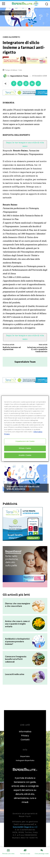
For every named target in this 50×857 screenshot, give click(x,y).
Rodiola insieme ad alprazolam (12, 348)
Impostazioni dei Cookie (25, 441)
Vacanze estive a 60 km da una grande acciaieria (23, 487)
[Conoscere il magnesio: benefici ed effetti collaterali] (38, 659)
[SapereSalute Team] (5, 75)
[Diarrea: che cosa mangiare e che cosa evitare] (38, 606)
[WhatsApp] (26, 83)
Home (4, 13)
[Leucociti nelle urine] (38, 676)
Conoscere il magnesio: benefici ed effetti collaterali (16, 659)
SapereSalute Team (19, 76)
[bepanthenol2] (25, 566)
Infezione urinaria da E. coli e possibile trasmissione (37, 349)
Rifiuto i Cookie (25, 448)
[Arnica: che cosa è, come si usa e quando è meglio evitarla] (38, 623)
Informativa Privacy (25, 733)
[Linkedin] (32, 83)
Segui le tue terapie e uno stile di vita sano (25, 144)
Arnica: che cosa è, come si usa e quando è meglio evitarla (17, 624)
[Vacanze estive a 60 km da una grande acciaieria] (25, 477)
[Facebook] (13, 83)
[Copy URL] (38, 83)
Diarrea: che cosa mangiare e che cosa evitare (17, 604)
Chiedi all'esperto (16, 13)
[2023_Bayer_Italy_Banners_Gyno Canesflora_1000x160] (25, 60)
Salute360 (18, 827)
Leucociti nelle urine (14, 674)
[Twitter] (20, 83)
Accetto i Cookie (25, 455)
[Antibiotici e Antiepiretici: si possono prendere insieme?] (38, 641)
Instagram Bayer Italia (25, 760)
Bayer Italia (25, 756)
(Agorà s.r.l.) (30, 827)
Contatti (25, 739)
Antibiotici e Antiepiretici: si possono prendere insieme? (17, 641)
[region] (25, 428)
